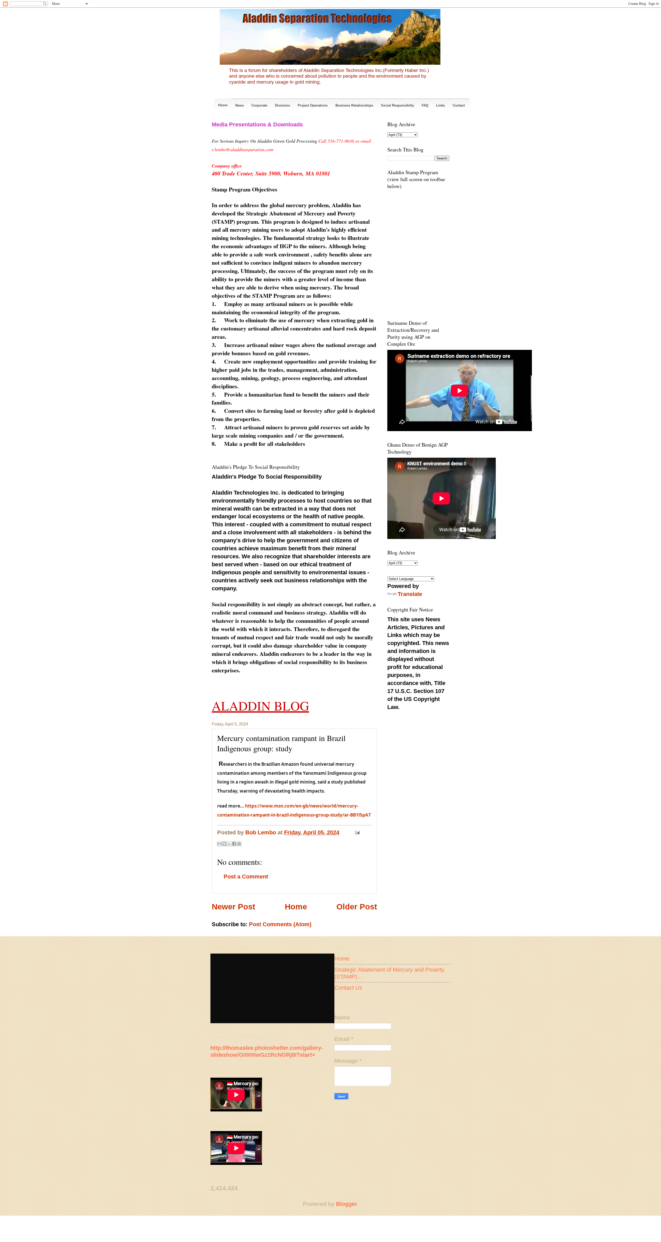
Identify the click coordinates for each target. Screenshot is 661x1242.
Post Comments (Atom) (280, 924)
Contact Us (348, 988)
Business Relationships (354, 105)
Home (222, 105)
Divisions (282, 105)
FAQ (425, 105)
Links (440, 105)
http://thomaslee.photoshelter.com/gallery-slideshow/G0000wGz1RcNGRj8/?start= (266, 1051)
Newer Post (233, 906)
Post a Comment (246, 876)
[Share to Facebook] (234, 843)
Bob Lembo (261, 832)
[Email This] (219, 843)
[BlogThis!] (224, 843)
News (239, 105)
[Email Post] (356, 832)
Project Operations (313, 105)
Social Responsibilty (397, 105)
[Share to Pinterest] (239, 843)
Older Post (356, 906)
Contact (459, 105)
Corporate (259, 105)
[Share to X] (229, 843)
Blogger (346, 1204)
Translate (410, 594)
